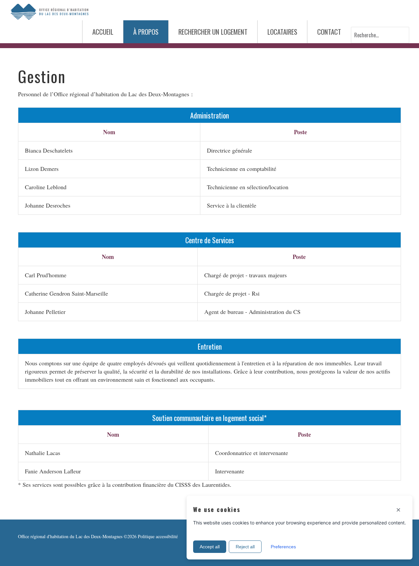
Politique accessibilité (158, 536)
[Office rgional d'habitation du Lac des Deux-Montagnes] (49, 11)
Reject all (245, 546)
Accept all (210, 546)
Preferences (283, 546)
